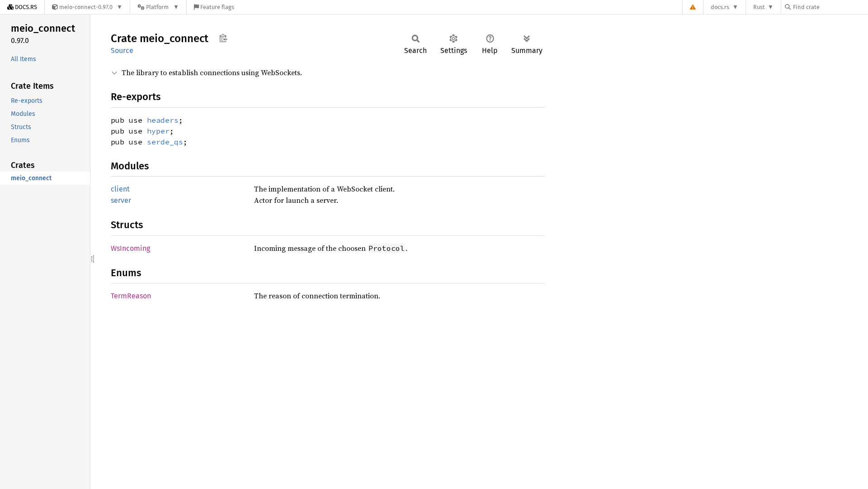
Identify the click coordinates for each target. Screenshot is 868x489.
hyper (158, 130)
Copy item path (223, 38)
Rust (759, 7)
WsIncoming (130, 248)
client (120, 189)
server (121, 200)
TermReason (131, 296)
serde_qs (165, 141)
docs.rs (720, 7)
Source (122, 50)
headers (163, 120)
